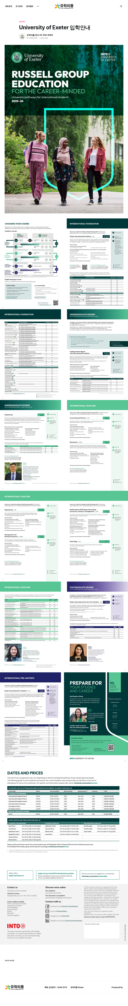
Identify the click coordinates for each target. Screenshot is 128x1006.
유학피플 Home (77, 987)
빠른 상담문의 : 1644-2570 (56, 987)
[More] (38, 6)
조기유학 (19, 6)
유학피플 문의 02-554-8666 (40, 35)
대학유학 (8, 6)
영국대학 (22, 21)
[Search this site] (121, 6)
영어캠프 (29, 6)
